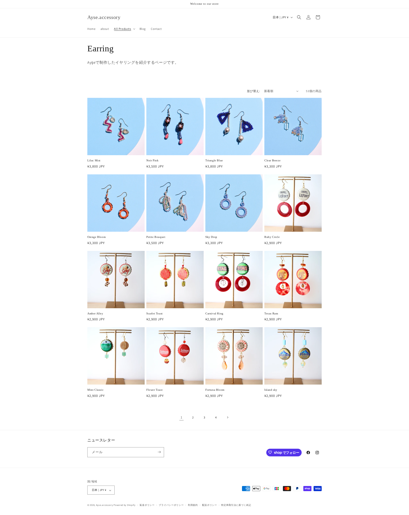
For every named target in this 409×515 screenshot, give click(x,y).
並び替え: (253, 91)
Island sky (270, 389)
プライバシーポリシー (171, 504)
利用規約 (193, 504)
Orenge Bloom (96, 237)
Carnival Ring (214, 313)
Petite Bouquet (155, 237)
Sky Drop (211, 237)
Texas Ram (271, 313)
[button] (124, 28)
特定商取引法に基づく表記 (236, 504)
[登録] (159, 452)
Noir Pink (152, 160)
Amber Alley (95, 313)
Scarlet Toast (154, 313)
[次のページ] (227, 417)
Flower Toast (154, 389)
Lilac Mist (94, 160)
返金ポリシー (147, 504)
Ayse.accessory (104, 505)
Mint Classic (95, 389)
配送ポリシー (209, 504)
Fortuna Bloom (215, 389)
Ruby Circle (272, 237)
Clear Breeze (272, 160)
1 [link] (181, 417)
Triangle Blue (214, 160)
